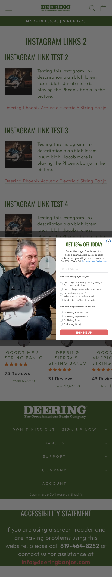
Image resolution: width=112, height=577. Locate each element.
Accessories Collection (94, 261)
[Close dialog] (108, 241)
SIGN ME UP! (84, 332)
